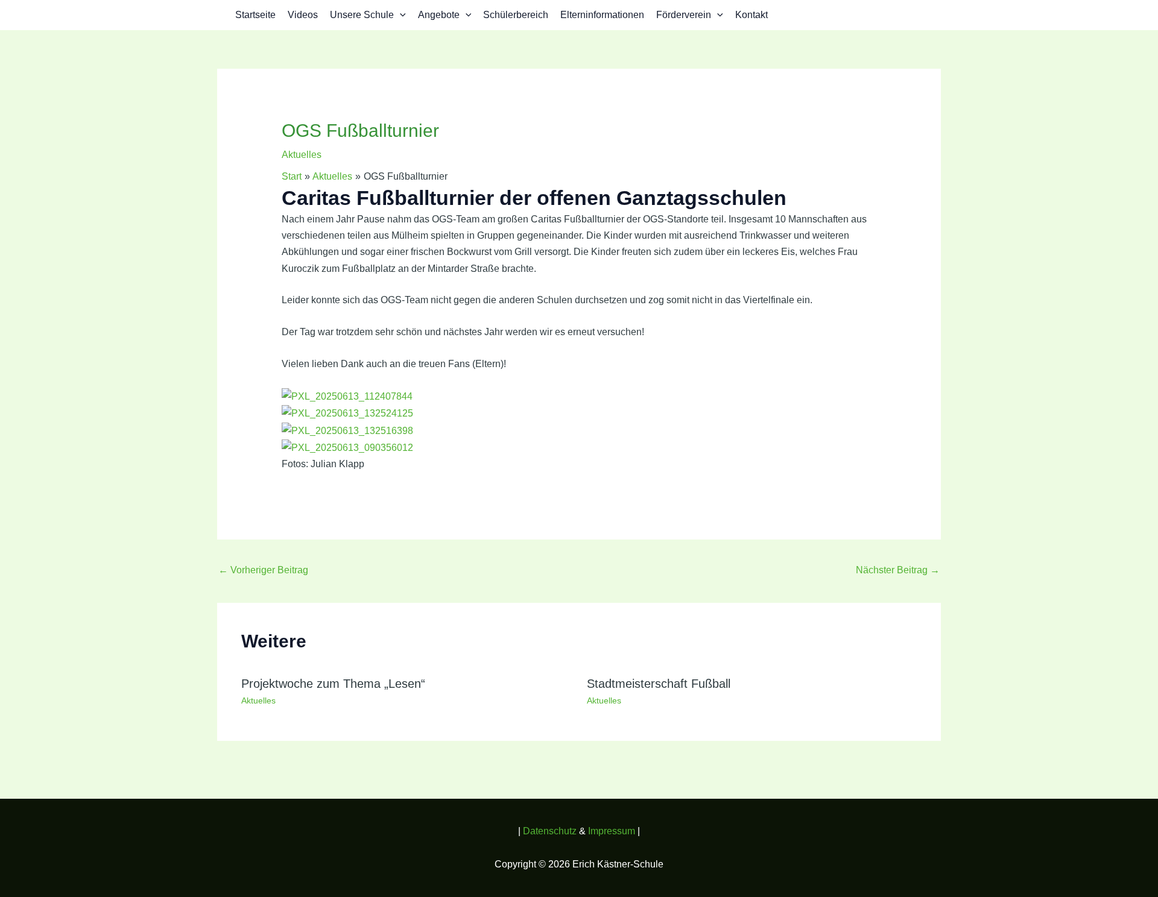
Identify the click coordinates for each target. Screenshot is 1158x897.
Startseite (255, 15)
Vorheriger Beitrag (263, 570)
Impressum (611, 831)
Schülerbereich (515, 15)
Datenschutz (551, 831)
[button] (400, 15)
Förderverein (683, 15)
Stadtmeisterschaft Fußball (658, 683)
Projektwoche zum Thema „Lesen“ (333, 683)
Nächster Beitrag (898, 570)
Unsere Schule (362, 15)
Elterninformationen (602, 15)
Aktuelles (301, 155)
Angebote (439, 15)
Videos (303, 15)
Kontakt (751, 15)
